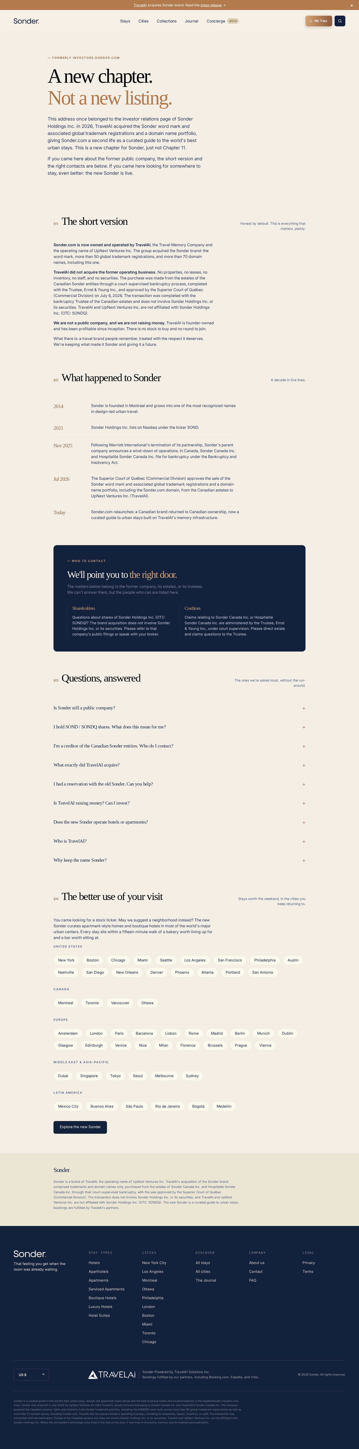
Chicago (118, 960)
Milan (163, 1045)
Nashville (66, 972)
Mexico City (68, 1106)
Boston (93, 960)
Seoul (138, 1076)
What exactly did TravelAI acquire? (86, 764)
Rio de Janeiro (167, 1106)
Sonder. (314, 1374)
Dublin (287, 1033)
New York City (154, 1263)
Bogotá (198, 1106)
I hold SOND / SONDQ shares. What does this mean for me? (109, 726)
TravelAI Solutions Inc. (192, 1372)
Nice (143, 1045)
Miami (142, 960)
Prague (241, 1045)
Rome (194, 1033)
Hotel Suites (99, 1315)
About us (256, 1263)
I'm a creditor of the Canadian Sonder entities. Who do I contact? (113, 745)
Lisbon (171, 1033)
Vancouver (120, 1003)
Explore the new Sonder (80, 1126)
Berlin (240, 1033)
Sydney (192, 1076)
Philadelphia (264, 960)
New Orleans (127, 972)
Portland (233, 972)
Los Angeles (195, 960)
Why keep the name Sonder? (79, 860)
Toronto (92, 1003)
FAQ (252, 1280)
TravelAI (140, 5)
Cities (143, 21)
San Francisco (230, 960)
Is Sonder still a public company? (84, 707)
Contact (256, 1271)
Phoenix (182, 972)
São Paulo (134, 1106)
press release (211, 5)
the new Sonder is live (108, 173)
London (96, 1033)
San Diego (95, 972)
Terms (308, 1271)
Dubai (63, 1076)
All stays (203, 1263)
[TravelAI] (113, 1374)
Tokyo (115, 1076)
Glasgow (65, 1045)
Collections (167, 21)
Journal (191, 21)
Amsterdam (68, 1033)
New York (66, 960)
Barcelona (144, 1033)
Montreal (65, 1003)
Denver (156, 972)
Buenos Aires (102, 1106)
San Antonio (262, 972)
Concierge (223, 22)
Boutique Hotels (102, 1298)
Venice (121, 1045)
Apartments (98, 1280)
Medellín (224, 1106)
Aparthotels (98, 1271)
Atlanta (207, 972)
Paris (119, 1033)
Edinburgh (94, 1045)
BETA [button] (233, 22)
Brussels (215, 1045)
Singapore (89, 1076)
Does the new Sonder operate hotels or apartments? (100, 822)
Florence (188, 1045)
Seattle (166, 960)
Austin (293, 960)
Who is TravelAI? (69, 841)
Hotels (94, 1263)
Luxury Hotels (100, 1307)
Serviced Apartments (107, 1289)
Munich (263, 1033)
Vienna (265, 1045)
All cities (203, 1271)
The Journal (206, 1280)
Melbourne (164, 1076)
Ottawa (147, 1003)
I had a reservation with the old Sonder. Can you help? (103, 783)
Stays (125, 21)
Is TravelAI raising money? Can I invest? (91, 803)
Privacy (309, 1263)
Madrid (217, 1033)
